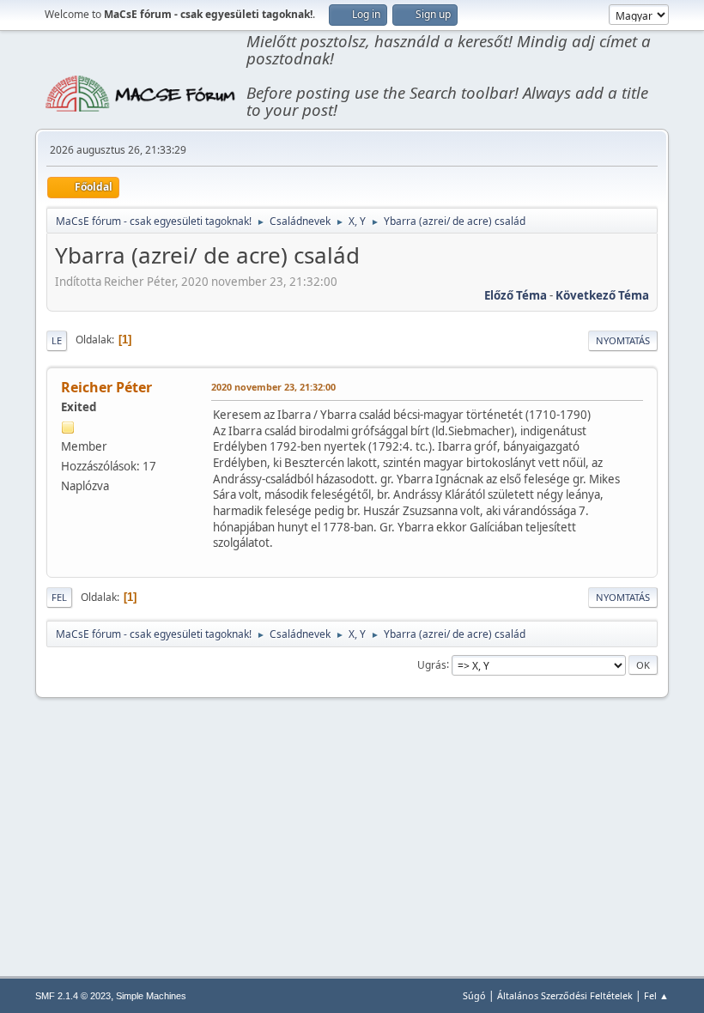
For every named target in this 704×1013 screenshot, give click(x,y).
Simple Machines (151, 996)
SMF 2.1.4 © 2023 (73, 996)
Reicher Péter (106, 387)
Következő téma (602, 295)
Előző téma (515, 295)
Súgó (474, 995)
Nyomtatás (623, 340)
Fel (59, 597)
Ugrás (431, 664)
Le (57, 340)
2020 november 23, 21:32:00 (273, 386)
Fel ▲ (656, 995)
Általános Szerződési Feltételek (565, 995)
